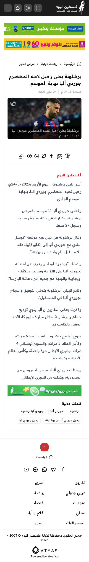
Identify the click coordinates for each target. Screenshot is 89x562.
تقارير (80, 482)
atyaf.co (53, 556)
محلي (80, 513)
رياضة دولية (49, 64)
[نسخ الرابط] (21, 156)
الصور (39, 523)
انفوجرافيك (75, 523)
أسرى (39, 482)
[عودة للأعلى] (44, 447)
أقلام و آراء (35, 513)
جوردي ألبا (56, 411)
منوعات (79, 502)
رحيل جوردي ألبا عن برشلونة (62, 420)
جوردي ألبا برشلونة (32, 411)
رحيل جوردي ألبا (29, 420)
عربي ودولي (75, 492)
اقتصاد (38, 502)
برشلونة (74, 411)
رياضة (39, 492)
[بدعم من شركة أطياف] (44, 549)
